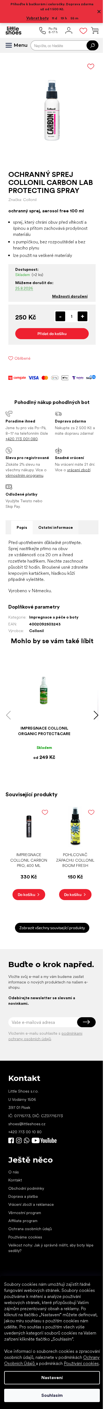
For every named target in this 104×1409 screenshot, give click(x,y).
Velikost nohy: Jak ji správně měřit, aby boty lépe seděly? (50, 1248)
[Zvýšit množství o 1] (82, 316)
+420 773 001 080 (22, 439)
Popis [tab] (22, 527)
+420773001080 (28, 1140)
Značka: (22, 199)
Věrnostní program (24, 1212)
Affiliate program (22, 1221)
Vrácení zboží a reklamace (31, 1204)
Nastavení (52, 1377)
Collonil (36, 630)
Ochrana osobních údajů (30, 1229)
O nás (13, 1172)
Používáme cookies (25, 1237)
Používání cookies (81, 1363)
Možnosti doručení (70, 296)
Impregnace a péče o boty (53, 617)
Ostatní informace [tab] (55, 527)
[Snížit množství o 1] (60, 316)
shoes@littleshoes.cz (26, 1124)
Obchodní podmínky (26, 1188)
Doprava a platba (23, 1196)
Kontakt (15, 1180)
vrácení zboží (78, 470)
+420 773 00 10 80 (25, 1132)
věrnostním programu (24, 475)
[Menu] (11, 45)
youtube (44, 1140)
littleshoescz (19, 1140)
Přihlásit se (86, 1022)
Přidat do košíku (52, 333)
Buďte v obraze (11, 1140)
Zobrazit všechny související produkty (52, 927)
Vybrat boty (37, 18)
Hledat (92, 45)
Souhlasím (52, 1395)
